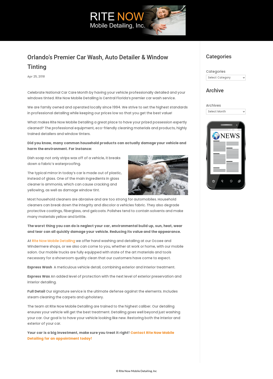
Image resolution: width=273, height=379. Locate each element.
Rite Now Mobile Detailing (53, 240)
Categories (215, 71)
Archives (213, 105)
